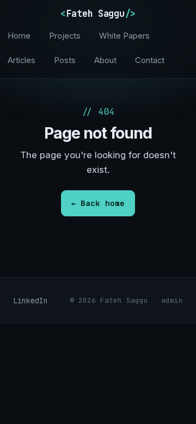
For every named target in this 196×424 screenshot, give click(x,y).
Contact (149, 60)
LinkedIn (30, 300)
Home (19, 36)
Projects (65, 36)
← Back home (98, 203)
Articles (21, 60)
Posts (65, 60)
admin (172, 300)
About (105, 60)
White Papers (124, 36)
